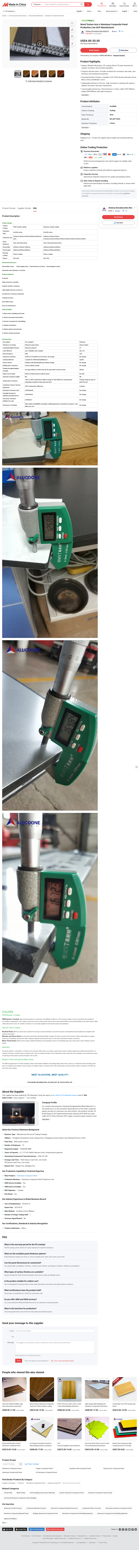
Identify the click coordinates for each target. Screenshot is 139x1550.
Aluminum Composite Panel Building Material (112, 1513)
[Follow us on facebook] (120, 1529)
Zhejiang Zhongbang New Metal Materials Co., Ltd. (98, 31)
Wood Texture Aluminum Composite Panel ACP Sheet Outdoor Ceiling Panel (42, 1406)
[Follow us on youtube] (129, 1529)
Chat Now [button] (124, 50)
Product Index (107, 1536)
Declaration (92, 1542)
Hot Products (25, 1536)
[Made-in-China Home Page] (14, 4)
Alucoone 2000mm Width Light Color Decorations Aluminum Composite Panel (12, 1406)
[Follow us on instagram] (126, 1529)
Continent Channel (94, 1536)
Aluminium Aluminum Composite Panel (119, 1508)
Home (4, 16)
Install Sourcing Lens (56, 1529)
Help (99, 11)
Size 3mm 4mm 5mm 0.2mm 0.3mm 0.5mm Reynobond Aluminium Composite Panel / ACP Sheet (97, 1445)
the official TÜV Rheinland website (65, 1095)
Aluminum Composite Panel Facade (100, 1493)
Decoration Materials (36, 16)
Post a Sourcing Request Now (62, 1361)
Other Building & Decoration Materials (42, 1493)
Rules (135, 11)
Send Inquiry (94, 50)
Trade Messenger (36, 1529)
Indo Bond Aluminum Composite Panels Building (20, 1498)
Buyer (89, 11)
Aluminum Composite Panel (54, 16)
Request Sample (119, 55)
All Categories (9, 11)
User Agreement (81, 1542)
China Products (36, 1536)
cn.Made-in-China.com (90, 1538)
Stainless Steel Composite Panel (80, 1468)
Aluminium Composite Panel (11, 1468)
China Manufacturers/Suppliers (52, 1536)
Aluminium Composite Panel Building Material (77, 1513)
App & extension (111, 11)
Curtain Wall (8, 1493)
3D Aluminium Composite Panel (46, 1472)
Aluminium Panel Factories (13, 1508)
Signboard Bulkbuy (10, 1519)
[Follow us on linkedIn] (136, 1529)
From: (12, 1331)
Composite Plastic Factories (91, 1508)
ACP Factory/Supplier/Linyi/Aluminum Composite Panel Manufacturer (68, 1445)
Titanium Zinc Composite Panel (113, 1468)
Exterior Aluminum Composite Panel (72, 1493)
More (4, 1523)
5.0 (111, 211)
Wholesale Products (69, 1536)
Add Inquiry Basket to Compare (40, 81)
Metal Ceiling (21, 1493)
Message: (11, 1342)
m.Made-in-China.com (74, 1538)
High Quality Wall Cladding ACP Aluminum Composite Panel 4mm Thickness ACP (96, 1406)
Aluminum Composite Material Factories (64, 1508)
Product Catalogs (33, 1464)
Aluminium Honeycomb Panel (12, 1472)
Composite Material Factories (36, 1508)
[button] (81, 4)
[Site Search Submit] (88, 4)
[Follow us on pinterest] (132, 1529)
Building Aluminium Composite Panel (45, 1513)
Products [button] (37, 4)
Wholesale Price (82, 1536)
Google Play (21, 1529)
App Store (7, 1529)
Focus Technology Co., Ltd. (54, 1542)
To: (13, 1337)
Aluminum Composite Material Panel (16, 1513)
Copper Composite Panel (44, 1468)
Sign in (134, 6)
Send (18, 1361)
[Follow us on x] (123, 1529)
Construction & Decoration (17, 16)
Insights (115, 1536)
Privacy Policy (103, 1542)
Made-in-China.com (60, 1538)
